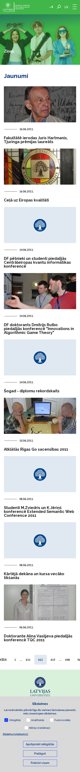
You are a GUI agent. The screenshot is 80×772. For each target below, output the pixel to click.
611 (28, 659)
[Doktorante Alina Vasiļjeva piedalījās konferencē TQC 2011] (40, 602)
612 (40, 659)
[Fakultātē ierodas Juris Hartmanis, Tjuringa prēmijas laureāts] (40, 104)
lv (66, 7)
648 (67, 659)
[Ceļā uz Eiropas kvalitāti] (40, 167)
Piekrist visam (40, 762)
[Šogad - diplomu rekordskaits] (40, 357)
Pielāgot (40, 753)
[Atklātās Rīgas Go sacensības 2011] (40, 416)
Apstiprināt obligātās (40, 744)
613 (53, 659)
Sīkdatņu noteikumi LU (15, 734)
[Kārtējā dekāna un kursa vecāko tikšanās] (40, 540)
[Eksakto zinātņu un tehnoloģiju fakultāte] (16, 7)
